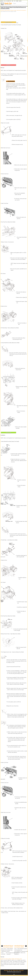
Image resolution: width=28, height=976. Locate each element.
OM (4, 1)
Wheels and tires (16, 970)
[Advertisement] (14, 17)
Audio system (21, 970)
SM (6, 1)
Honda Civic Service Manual (5, 10)
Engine (15, 10)
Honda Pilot (9, 1)
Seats (11, 970)
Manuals (2, 1)
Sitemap (17, 1)
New (12, 1)
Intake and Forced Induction (21, 10)
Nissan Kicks (6, 970)
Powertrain (12, 10)
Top (14, 1)
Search (20, 1)
